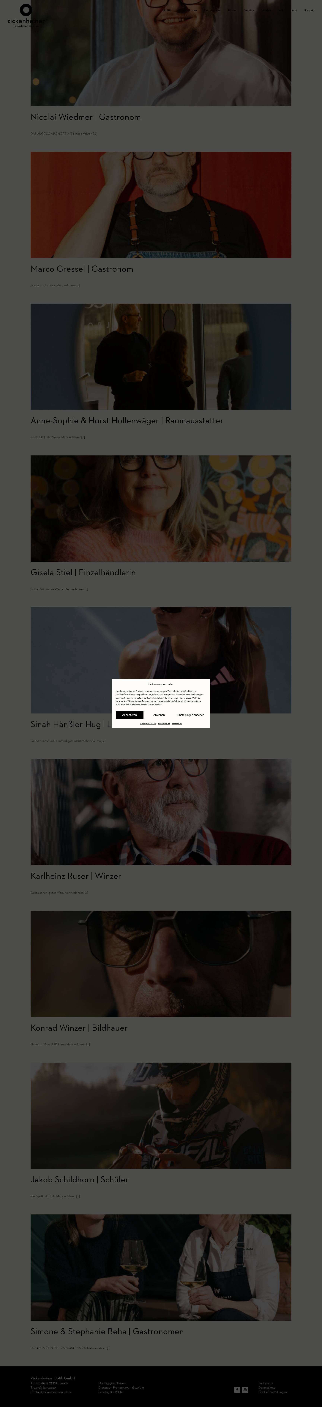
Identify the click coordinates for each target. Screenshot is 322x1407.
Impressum (177, 723)
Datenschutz (164, 723)
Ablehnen (159, 714)
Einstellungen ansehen (190, 714)
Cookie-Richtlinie (148, 723)
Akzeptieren (129, 714)
